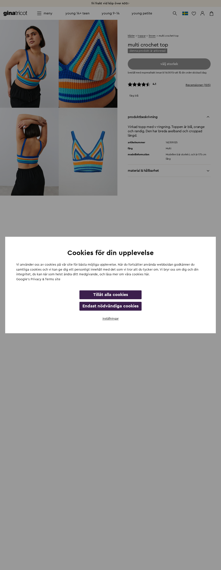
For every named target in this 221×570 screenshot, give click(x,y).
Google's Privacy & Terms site (38, 279)
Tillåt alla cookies (110, 295)
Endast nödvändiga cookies (110, 306)
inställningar (111, 318)
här (146, 274)
